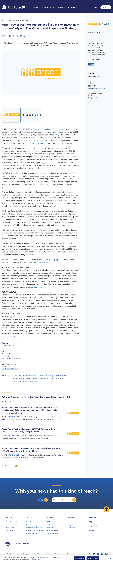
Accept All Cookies (92, 558)
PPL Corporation (62, 143)
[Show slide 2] (32, 115)
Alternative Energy (18, 379)
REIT (31, 381)
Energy (28, 379)
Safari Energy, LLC (36, 143)
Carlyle (58, 135)
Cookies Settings (79, 558)
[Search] (100, 2)
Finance (36, 381)
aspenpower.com (59, 259)
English (91, 64)
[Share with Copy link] (25, 35)
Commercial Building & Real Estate (43, 379)
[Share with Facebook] (17, 35)
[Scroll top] (106, 509)
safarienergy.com (12, 336)
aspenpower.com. (36, 287)
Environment (60, 379)
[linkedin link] (94, 554)
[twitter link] (89, 554)
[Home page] (13, 7)
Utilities (40, 376)
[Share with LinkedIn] (9, 35)
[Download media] (3, 101)
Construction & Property (20, 381)
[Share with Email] (21, 35)
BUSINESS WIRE (28, 129)
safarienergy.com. (45, 262)
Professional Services (30, 376)
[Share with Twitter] (13, 35)
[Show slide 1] (11, 115)
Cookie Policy (36, 559)
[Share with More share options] (29, 35)
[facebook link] (102, 554)
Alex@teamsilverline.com (10, 369)
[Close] (110, 558)
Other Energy (17, 376)
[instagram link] (106, 554)
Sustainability (49, 376)
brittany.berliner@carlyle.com (11, 358)
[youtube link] (98, 554)
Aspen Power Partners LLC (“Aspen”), (51, 129)
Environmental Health (62, 376)
